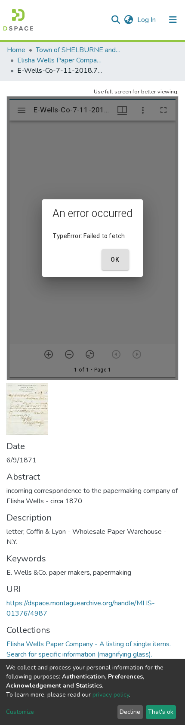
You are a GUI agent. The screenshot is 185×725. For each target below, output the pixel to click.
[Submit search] (115, 19)
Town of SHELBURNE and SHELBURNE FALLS (79, 50)
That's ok (160, 712)
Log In (147, 20)
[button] (128, 20)
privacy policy (110, 695)
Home (16, 50)
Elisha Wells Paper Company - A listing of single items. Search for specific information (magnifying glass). (60, 60)
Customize (20, 712)
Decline (130, 712)
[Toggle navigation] (173, 19)
